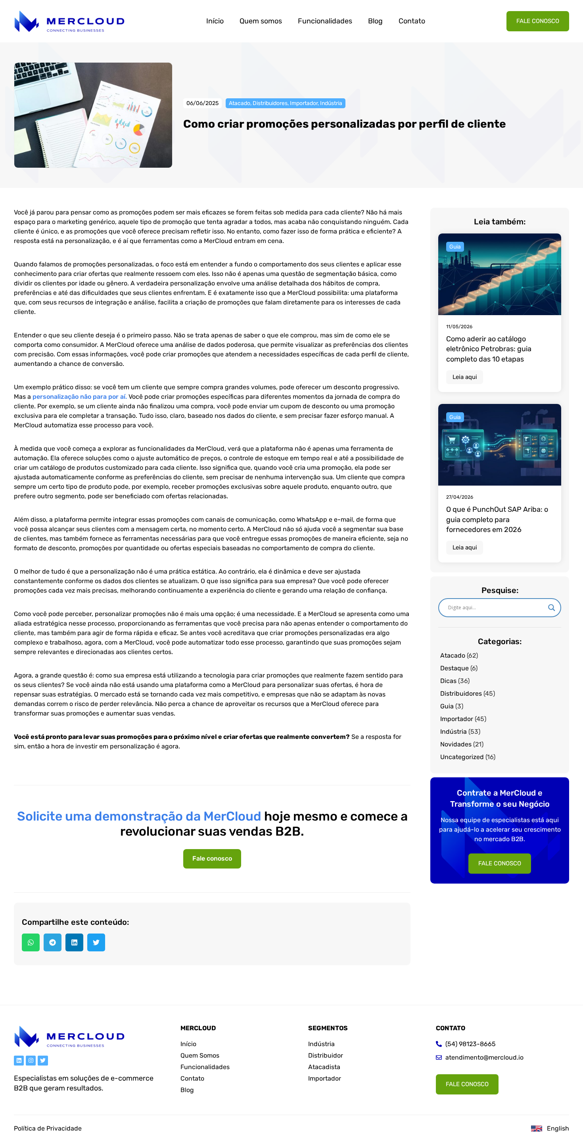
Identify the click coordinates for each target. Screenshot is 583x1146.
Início (215, 21)
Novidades (456, 744)
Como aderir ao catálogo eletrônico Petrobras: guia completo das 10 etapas (488, 349)
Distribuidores (270, 103)
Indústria (331, 103)
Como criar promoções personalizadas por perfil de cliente (344, 123)
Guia (447, 706)
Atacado (239, 103)
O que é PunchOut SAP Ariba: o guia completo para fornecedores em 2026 (497, 519)
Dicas (448, 681)
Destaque (454, 668)
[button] (31, 942)
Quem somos (261, 21)
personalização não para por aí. (80, 396)
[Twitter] (43, 1061)
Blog (375, 21)
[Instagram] (31, 1061)
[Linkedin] (19, 1061)
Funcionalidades (325, 21)
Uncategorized (462, 757)
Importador (304, 103)
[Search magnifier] (551, 607)
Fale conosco (212, 858)
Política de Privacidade (48, 1128)
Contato (412, 21)
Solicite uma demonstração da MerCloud (139, 816)
